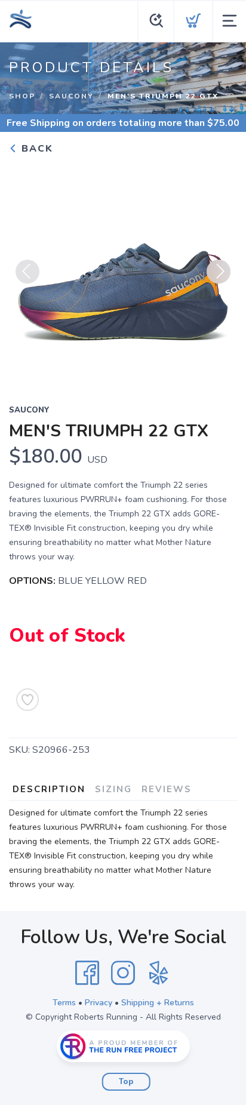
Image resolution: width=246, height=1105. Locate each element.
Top (126, 1081)
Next (218, 272)
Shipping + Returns (157, 1002)
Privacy (98, 1002)
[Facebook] (87, 973)
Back (35, 148)
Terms (64, 1002)
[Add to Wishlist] (27, 699)
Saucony (71, 96)
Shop (22, 96)
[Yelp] (159, 973)
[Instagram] (123, 973)
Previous (27, 272)
